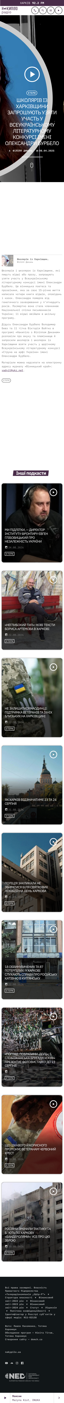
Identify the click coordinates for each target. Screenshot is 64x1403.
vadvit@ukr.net (12, 370)
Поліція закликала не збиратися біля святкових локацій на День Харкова (26, 887)
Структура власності (18, 1297)
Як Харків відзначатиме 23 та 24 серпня (30, 802)
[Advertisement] (32, 219)
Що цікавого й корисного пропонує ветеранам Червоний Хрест (30, 1149)
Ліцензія (51, 1307)
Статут (34, 1307)
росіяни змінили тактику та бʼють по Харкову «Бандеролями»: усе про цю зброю (28, 1235)
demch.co (36, 1339)
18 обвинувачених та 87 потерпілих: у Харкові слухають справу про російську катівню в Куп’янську (31, 973)
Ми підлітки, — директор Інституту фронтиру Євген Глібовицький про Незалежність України (26, 536)
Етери (32, 92)
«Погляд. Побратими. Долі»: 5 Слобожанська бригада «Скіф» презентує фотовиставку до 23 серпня (30, 1060)
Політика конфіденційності (28, 1310)
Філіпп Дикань (23, 150)
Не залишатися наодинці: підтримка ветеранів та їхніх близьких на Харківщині (28, 712)
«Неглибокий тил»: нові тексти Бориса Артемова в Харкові (30, 627)
